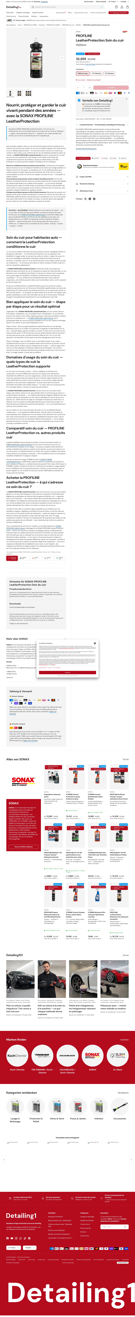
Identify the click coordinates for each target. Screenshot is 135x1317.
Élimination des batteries (13, 1262)
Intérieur (34, 16)
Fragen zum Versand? (30, 740)
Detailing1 (13, 1257)
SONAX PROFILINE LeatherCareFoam (19, 445)
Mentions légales (11, 1259)
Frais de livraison (90, 64)
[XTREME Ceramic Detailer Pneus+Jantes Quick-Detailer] (75, 894)
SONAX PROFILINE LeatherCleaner (33, 215)
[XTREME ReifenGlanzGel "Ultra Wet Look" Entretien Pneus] (97, 835)
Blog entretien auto (81, 13)
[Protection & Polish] (36, 1107)
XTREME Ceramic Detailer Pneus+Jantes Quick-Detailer (75, 914)
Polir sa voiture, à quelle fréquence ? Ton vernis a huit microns (18, 1008)
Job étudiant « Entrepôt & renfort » (60, 1238)
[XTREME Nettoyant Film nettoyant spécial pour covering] (97, 894)
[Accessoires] (120, 1107)
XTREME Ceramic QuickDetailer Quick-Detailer (95, 796)
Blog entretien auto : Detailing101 (59, 1220)
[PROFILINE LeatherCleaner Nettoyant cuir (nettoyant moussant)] (119, 894)
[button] (127, 7)
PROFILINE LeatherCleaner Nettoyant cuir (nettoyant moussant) (119, 915)
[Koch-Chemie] (17, 1056)
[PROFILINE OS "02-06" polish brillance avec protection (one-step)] (75, 835)
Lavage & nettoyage (23, 12)
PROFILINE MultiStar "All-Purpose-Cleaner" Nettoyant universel (53, 855)
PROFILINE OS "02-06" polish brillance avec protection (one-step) (74, 855)
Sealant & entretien (87, 1220)
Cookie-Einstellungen (68, 1262)
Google (114, 158)
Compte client (41, 1259)
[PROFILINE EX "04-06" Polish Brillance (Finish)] (119, 835)
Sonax (20, 25)
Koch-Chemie (17, 1069)
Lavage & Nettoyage (15, 1120)
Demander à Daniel (84, 158)
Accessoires (44, 16)
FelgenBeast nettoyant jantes (52, 795)
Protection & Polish (36, 1120)
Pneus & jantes (23, 16)
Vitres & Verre (57, 1118)
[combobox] (67, 7)
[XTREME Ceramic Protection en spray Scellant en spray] (75, 776)
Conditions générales (53, 1259)
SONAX (78, 31)
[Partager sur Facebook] (90, 199)
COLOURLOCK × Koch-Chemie (67, 1071)
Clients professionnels (98, 13)
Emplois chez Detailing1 (56, 1230)
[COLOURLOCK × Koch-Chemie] (67, 1056)
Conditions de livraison (68, 1259)
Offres (70, 13)
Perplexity (123, 158)
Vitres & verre (11, 16)
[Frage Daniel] (116, 7)
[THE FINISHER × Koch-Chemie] (42, 1056)
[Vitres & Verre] (57, 1107)
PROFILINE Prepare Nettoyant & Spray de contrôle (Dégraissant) (52, 914)
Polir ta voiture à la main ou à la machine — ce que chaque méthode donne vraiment (51, 1010)
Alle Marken (124, 1039)
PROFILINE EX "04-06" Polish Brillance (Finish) (118, 854)
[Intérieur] (99, 1107)
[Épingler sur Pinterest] (94, 199)
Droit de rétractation (98, 1259)
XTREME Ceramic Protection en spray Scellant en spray (73, 796)
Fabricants (10, 12)
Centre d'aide (31, 1259)
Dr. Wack (117, 1069)
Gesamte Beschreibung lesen (86, 149)
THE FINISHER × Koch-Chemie (42, 1071)
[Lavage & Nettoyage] (15, 1107)
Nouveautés (60, 13)
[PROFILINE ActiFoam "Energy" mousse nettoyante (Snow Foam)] (119, 776)
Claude (106, 158)
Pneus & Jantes (78, 1118)
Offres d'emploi (101, 1)
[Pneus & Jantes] (78, 1107)
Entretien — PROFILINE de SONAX (49, 25)
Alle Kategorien (11, 25)
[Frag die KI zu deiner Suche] (102, 7)
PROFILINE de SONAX (30, 25)
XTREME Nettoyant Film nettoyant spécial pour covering (96, 914)
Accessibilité (125, 1259)
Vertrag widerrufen (123, 1262)
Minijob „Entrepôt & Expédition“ (59, 1234)
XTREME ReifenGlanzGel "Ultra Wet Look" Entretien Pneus (97, 855)
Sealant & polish (37, 12)
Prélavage (46, 1)
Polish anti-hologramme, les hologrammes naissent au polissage (82, 1008)
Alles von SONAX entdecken (24, 847)
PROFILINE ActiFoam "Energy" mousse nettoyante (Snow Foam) (119, 796)
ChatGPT (96, 158)
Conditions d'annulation (113, 1259)
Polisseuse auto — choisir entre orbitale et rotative (113, 1007)
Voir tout (126, 759)
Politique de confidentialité (83, 1259)
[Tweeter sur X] (85, 199)
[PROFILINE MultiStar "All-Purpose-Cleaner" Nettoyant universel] (53, 835)
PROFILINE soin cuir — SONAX (71, 25)
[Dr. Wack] (118, 1056)
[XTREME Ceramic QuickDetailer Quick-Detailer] (97, 776)
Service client (88, 1)
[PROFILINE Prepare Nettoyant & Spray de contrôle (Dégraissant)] (53, 894)
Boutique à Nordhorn (55, 1217)
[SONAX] (23, 781)
